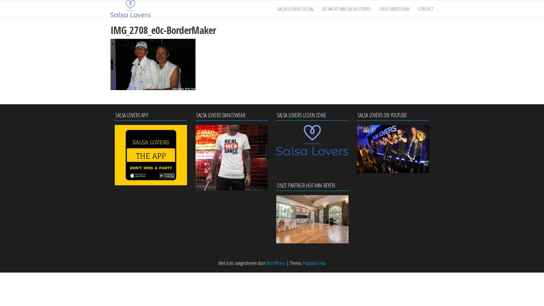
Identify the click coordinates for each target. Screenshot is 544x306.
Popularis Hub (314, 263)
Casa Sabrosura (394, 8)
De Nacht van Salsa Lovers (346, 8)
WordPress (276, 263)
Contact (426, 8)
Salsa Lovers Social (295, 8)
